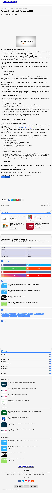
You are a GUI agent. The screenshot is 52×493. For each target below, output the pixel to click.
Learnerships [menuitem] (5, 256)
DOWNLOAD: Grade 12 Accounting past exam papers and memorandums (23, 302)
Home (2, 8)
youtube (39, 275)
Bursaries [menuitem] (29, 247)
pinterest (14, 272)
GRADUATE (30, 313)
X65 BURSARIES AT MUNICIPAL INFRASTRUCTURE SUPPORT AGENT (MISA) (17, 224)
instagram (14, 275)
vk (39, 272)
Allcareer (10, 489)
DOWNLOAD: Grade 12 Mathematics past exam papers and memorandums (23, 284)
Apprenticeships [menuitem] (30, 254)
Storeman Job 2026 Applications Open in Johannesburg (19, 400)
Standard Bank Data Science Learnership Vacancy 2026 (19, 417)
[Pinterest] (17, 200)
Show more (47, 212)
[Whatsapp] (14, 200)
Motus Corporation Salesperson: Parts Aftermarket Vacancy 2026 (21, 382)
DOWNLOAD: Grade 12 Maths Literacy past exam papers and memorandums (24, 290)
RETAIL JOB (27, 315)
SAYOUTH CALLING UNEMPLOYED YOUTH (16, 296)
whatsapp (14, 268)
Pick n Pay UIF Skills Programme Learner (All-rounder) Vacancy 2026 (22, 388)
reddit (39, 268)
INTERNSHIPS (5, 315)
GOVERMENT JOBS (21, 313)
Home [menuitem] (3, 247)
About (20, 486)
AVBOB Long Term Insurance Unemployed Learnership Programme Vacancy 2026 (24, 411)
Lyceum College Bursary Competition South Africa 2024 (42, 224)
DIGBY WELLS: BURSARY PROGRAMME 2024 (43, 217)
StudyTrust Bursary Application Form (28, 128)
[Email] (20, 200)
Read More (14, 219)
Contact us (26, 486)
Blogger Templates (22, 490)
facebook (14, 265)
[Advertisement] (26, 25)
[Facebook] (9, 200)
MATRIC (20, 315)
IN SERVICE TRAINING (39, 313)
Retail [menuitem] (3, 249)
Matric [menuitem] (28, 249)
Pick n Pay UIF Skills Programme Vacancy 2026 (17, 394)
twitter (39, 265)
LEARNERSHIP (13, 315)
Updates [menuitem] (29, 256)
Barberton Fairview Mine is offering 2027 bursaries (17, 217)
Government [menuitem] (4, 251)
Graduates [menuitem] (29, 251)
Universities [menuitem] (4, 254)
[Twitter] (12, 200)
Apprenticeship (6, 313)
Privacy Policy (34, 486)
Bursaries (6, 8)
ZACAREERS (36, 490)
